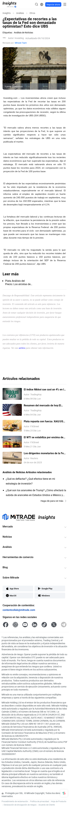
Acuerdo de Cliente (47, 804)
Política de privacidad (39, 801)
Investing (16, 38)
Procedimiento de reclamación (15, 801)
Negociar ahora (53, 4)
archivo (22, 348)
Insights (7, 13)
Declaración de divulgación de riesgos (20, 804)
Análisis (20, 13)
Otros (32, 13)
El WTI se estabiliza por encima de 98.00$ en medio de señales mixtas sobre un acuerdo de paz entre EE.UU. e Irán (44, 437)
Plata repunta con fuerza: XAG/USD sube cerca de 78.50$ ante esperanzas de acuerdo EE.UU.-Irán (44, 421)
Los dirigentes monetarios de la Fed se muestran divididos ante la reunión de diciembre (44, 453)
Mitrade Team (21, 42)
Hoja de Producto (58, 801)
